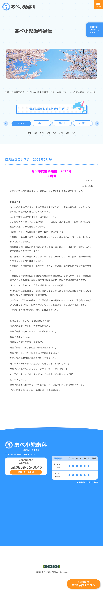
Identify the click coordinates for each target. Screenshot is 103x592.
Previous (6, 123)
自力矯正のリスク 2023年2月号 (28, 159)
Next (97, 123)
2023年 (82, 123)
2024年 (62, 123)
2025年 (41, 123)
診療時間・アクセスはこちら (94, 30)
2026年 (21, 123)
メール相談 (28, 472)
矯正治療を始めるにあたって (46, 109)
